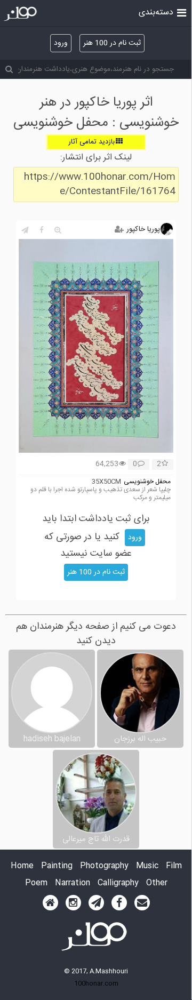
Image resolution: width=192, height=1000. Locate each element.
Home (22, 866)
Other (156, 883)
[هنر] (181, 12)
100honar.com (96, 983)
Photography (104, 866)
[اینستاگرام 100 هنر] (73, 903)
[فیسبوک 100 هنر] (119, 903)
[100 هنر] (21, 13)
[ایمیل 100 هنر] (142, 903)
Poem (36, 883)
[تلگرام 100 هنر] (96, 903)
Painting (57, 866)
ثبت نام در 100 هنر (112, 43)
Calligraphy (118, 883)
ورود (61, 43)
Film (174, 866)
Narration (72, 883)
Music (147, 866)
